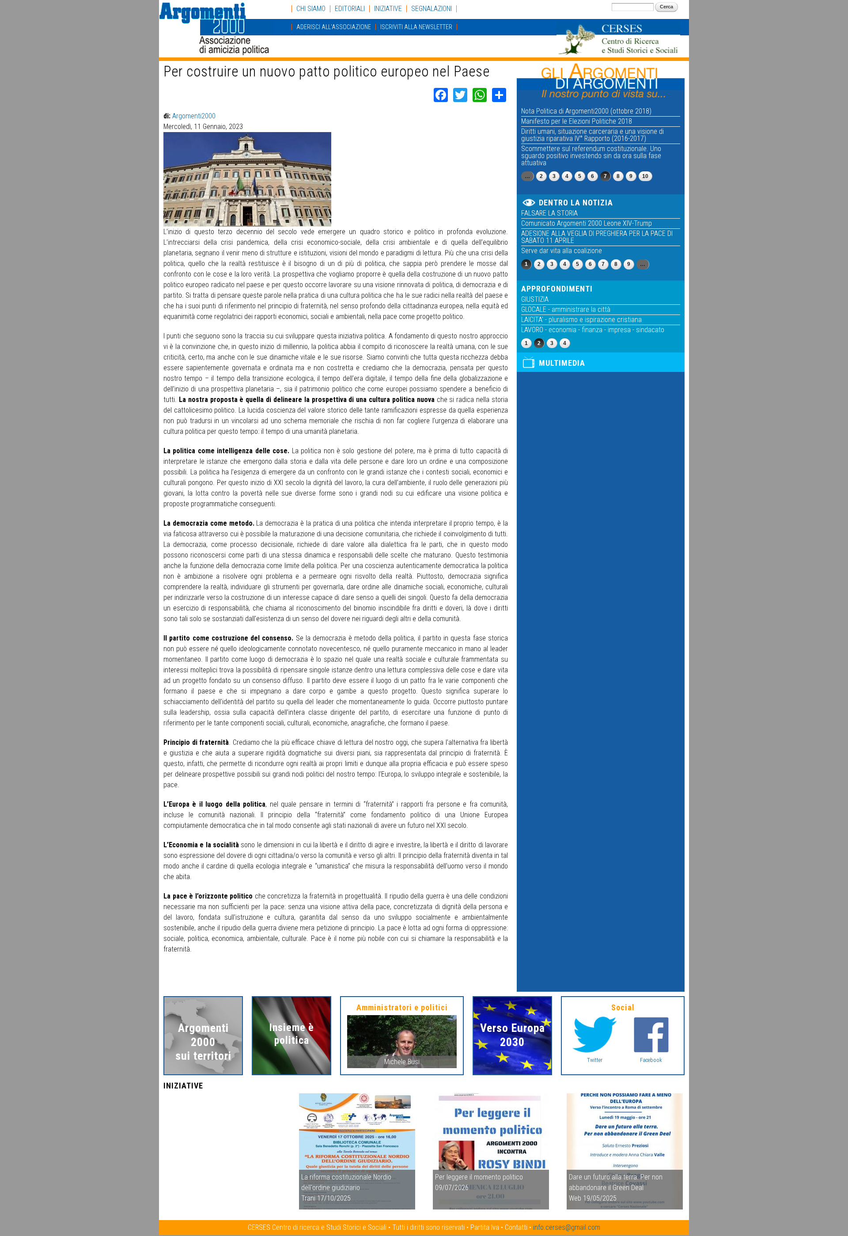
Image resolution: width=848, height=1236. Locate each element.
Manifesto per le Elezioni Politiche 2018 (576, 121)
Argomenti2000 (194, 116)
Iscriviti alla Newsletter (416, 27)
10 (645, 176)
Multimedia (562, 363)
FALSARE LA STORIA (549, 213)
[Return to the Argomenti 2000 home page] (216, 51)
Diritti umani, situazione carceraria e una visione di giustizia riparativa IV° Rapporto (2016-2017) (592, 135)
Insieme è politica (291, 1033)
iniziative (388, 8)
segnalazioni (431, 8)
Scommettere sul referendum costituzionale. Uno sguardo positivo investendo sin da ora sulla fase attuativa (591, 155)
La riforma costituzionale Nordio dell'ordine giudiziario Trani (346, 1187)
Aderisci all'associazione (333, 27)
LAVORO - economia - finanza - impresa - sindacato (592, 330)
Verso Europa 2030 (512, 1034)
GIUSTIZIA (535, 299)
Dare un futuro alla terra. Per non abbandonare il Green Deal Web (615, 1187)
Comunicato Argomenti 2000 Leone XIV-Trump (586, 223)
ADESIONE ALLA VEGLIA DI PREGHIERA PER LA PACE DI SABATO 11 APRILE (597, 237)
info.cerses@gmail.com (566, 1227)
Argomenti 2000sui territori (203, 1041)
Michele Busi (402, 1062)
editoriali (350, 8)
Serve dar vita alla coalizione (561, 250)
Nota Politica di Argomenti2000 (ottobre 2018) (586, 111)
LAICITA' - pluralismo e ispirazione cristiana (581, 319)
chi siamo (311, 8)
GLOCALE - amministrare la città (565, 309)
